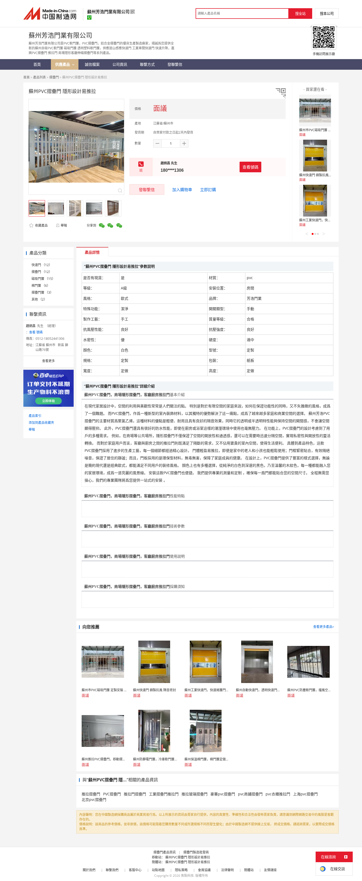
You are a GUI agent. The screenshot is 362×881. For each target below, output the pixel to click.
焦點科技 (187, 875)
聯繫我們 (112, 870)
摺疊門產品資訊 (164, 852)
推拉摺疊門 (91, 793)
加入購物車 (182, 189)
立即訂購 (208, 189)
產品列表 (39, 77)
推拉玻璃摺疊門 (195, 793)
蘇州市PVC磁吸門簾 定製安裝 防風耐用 (326, 130)
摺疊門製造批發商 (196, 852)
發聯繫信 (147, 189)
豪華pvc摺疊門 (222, 793)
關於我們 (89, 870)
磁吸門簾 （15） (43, 278)
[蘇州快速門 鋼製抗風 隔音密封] (315, 155)
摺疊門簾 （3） (42, 292)
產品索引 (35, 415)
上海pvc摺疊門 (305, 793)
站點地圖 (158, 870)
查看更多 (48, 361)
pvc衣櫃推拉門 (278, 793)
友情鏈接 (270, 870)
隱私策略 (181, 870)
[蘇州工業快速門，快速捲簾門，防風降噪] (315, 201)
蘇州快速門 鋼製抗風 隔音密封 (320, 175)
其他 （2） (39, 299)
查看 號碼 (36, 332)
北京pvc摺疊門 (94, 799)
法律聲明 (227, 870)
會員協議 (204, 870)
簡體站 (249, 870)
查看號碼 (250, 167)
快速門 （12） (42, 265)
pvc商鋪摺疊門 (250, 793)
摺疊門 (54, 77)
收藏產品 (41, 225)
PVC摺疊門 (112, 793)
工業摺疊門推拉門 (164, 793)
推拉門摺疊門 (135, 793)
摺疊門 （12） (42, 272)
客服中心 (135, 870)
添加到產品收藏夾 (41, 422)
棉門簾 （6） (41, 285)
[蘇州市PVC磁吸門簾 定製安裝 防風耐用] (315, 110)
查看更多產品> (323, 626)
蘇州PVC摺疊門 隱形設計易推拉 (187, 857)
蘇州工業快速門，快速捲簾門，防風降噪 (327, 220)
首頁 (26, 77)
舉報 (64, 225)
